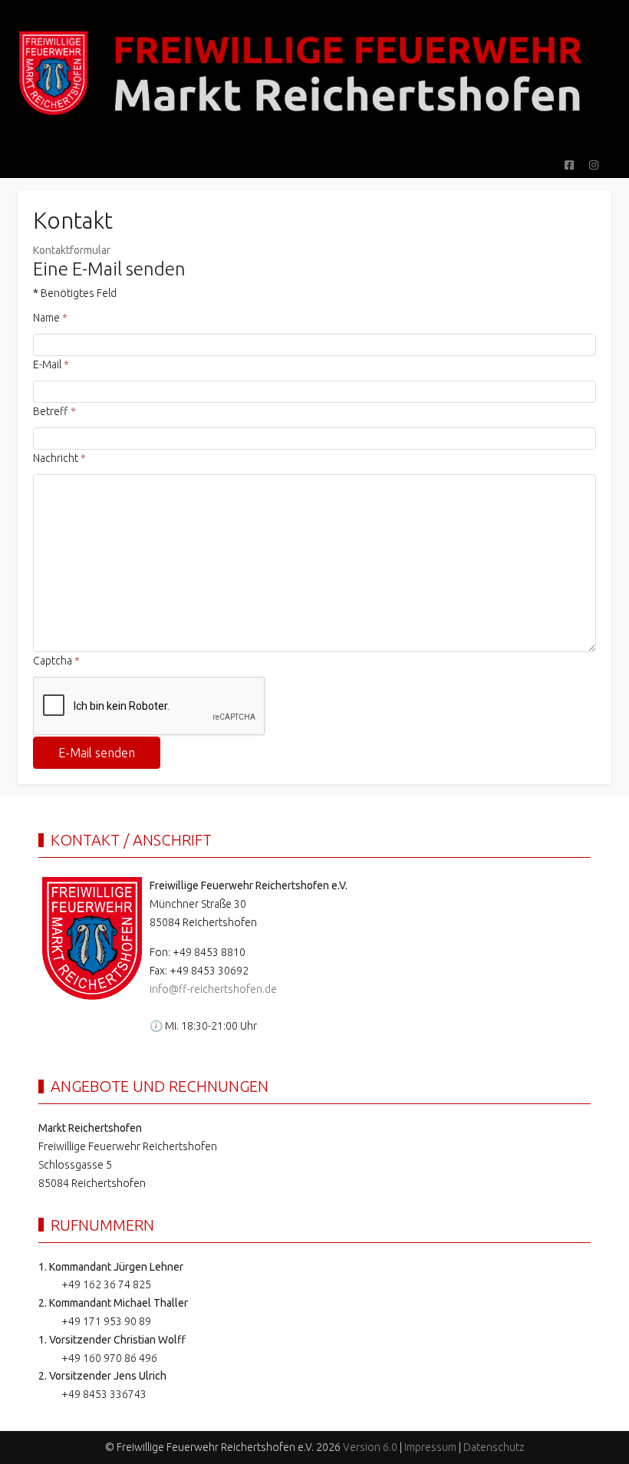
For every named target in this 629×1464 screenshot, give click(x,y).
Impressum (430, 1447)
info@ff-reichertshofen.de (213, 989)
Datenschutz (494, 1447)
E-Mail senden (96, 753)
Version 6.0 (370, 1447)
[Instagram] (593, 165)
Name (50, 318)
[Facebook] (569, 165)
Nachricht (59, 458)
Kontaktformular (71, 250)
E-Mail (51, 364)
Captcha (56, 661)
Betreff (54, 411)
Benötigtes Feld (75, 293)
